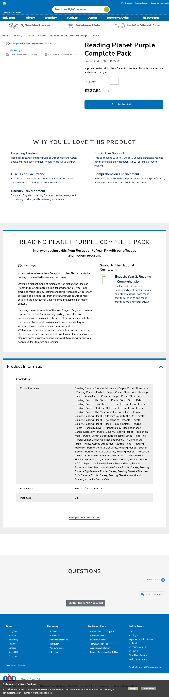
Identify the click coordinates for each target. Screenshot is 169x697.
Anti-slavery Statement (100, 648)
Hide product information (84, 517)
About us (53, 631)
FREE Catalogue (126, 3)
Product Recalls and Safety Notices (105, 652)
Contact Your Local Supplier (102, 631)
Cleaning (13, 656)
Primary (30, 17)
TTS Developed (151, 17)
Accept (133, 688)
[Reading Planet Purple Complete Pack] (41, 43)
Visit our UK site (57, 648)
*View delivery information (15, 665)
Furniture (72, 17)
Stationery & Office (118, 17)
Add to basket (122, 104)
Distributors (55, 644)
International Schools (59, 639)
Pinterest (157, 679)
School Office (14, 652)
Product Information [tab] (26, 366)
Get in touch (55, 635)
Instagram (163, 679)
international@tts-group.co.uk (148, 667)
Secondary (51, 17)
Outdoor (92, 17)
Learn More (148, 688)
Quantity (90, 82)
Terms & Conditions (99, 644)
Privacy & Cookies (98, 639)
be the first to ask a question (86, 603)
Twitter (151, 679)
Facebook (144, 679)
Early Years (8, 17)
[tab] (151, 594)
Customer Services (141, 3)
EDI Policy (54, 652)
